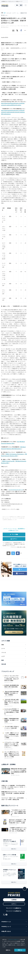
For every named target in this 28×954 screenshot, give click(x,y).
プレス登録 (14, 534)
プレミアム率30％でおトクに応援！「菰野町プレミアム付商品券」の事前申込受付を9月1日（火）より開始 (11, 754)
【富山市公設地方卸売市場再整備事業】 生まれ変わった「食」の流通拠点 (11, 693)
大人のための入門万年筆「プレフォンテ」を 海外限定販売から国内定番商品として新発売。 (11, 711)
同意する (20, 950)
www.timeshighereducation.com (15, 489)
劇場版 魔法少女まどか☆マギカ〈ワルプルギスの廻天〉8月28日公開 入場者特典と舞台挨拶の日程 (13, 793)
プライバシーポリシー (14, 939)
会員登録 (14, 899)
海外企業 (3, 664)
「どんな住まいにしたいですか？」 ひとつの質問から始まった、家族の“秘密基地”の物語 (18, 812)
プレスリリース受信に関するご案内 (18, 547)
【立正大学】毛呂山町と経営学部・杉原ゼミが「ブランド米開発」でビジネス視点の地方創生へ (11, 702)
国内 (17, 5)
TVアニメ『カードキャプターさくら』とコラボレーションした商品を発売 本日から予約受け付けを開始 (11, 678)
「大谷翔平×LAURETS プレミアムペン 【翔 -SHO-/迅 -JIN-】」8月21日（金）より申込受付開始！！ (18, 829)
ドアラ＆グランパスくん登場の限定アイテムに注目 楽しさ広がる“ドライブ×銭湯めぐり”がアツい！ (11, 745)
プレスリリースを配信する (13, 908)
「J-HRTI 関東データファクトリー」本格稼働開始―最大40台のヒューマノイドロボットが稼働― (11, 735)
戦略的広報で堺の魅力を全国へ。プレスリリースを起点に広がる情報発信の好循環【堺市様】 (18, 771)
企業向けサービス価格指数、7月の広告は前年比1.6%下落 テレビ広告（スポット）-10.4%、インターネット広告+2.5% (13, 787)
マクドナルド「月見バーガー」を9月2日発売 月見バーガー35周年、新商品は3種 (13, 798)
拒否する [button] (8, 950)
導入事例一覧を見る (15, 775)
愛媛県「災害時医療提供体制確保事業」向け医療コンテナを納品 (11, 720)
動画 (2, 660)
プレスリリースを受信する (13, 911)
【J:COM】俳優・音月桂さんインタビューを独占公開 (11, 727)
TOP (4, 13)
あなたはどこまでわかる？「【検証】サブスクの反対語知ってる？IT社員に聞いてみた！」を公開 (17, 821)
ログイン (14, 538)
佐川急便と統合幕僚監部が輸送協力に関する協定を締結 (11, 686)
